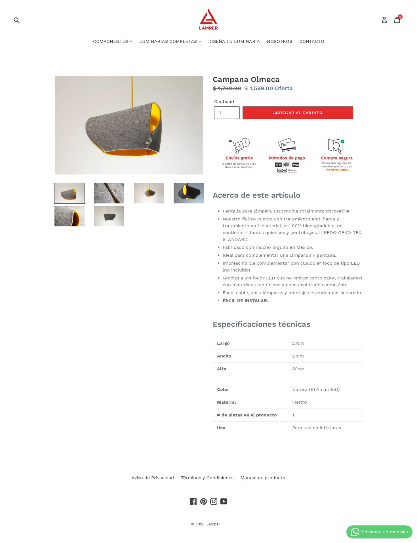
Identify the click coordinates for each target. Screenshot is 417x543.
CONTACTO (311, 41)
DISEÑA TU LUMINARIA (234, 41)
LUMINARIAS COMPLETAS (168, 41)
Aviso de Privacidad (153, 477)
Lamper (213, 524)
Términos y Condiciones (207, 477)
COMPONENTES (111, 41)
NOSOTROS (279, 41)
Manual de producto (263, 477)
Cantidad (224, 101)
